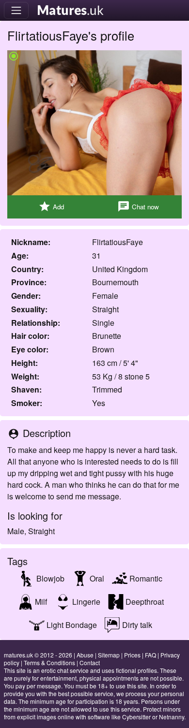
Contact (89, 662)
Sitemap (109, 655)
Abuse (85, 655)
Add (51, 206)
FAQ (150, 655)
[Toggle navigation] (16, 10)
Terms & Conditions (49, 662)
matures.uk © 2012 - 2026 (38, 655)
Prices (132, 655)
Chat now (138, 206)
